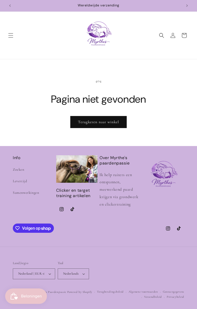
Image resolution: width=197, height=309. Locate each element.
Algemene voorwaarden (143, 291)
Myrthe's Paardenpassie (51, 292)
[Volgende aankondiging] (187, 5)
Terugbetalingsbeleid (110, 291)
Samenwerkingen (26, 192)
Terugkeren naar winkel (98, 122)
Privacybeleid (175, 296)
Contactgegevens (173, 291)
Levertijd (20, 181)
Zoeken (18, 169)
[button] (10, 35)
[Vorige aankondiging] (10, 5)
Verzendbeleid (153, 296)
